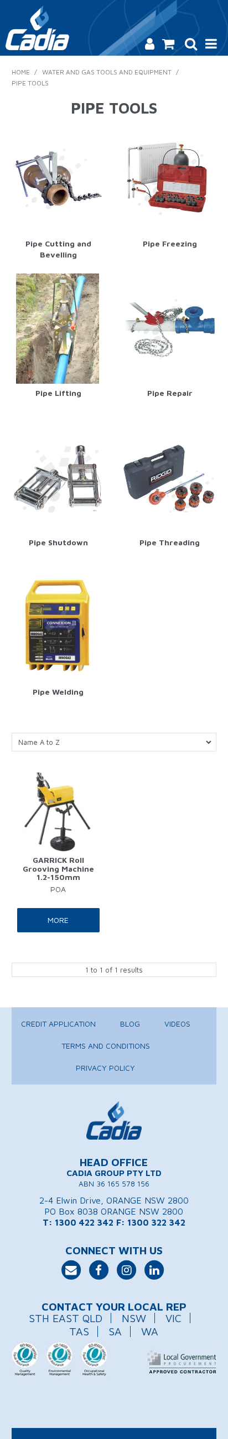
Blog (130, 1023)
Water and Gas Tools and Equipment (107, 72)
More (58, 920)
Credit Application (58, 1023)
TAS (79, 1331)
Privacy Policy (105, 1067)
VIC (173, 1318)
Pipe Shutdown (58, 542)
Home (21, 72)
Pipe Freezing (170, 243)
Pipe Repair (170, 393)
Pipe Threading (169, 542)
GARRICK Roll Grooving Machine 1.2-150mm (58, 868)
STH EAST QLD (65, 1318)
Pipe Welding (58, 691)
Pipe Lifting (58, 393)
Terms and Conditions (105, 1045)
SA (115, 1331)
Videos (177, 1023)
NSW (134, 1318)
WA (149, 1331)
